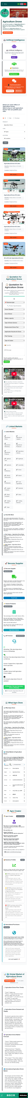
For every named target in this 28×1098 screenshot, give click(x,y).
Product (5, 121)
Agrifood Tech (8, 459)
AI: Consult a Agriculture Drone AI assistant (14, 691)
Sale (10, 118)
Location (5, 135)
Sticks (19, 494)
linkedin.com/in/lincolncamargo (13, 852)
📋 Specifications (8, 32)
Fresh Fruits (14, 597)
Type (4, 128)
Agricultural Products (7, 453)
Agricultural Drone (7, 438)
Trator (8, 507)
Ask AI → (14, 57)
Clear (5, 142)
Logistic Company (7, 489)
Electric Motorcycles (7, 476)
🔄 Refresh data (10, 980)
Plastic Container (7, 495)
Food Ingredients (19, 482)
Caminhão (20, 465)
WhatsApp (10, 90)
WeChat (19, 90)
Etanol (19, 475)
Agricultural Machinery (7, 445)
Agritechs (8, 465)
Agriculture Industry (20, 452)
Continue (7, 361)
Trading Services (19, 501)
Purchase (17, 118)
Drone (19, 469)
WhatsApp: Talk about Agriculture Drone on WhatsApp (14, 687)
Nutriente (20, 488)
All (5, 118)
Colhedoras (7, 470)
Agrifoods (20, 458)
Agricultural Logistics (19, 438)
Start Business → (14, 74)
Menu (4, 4)
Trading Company (7, 501)
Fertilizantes (8, 483)
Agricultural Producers (19, 445)
